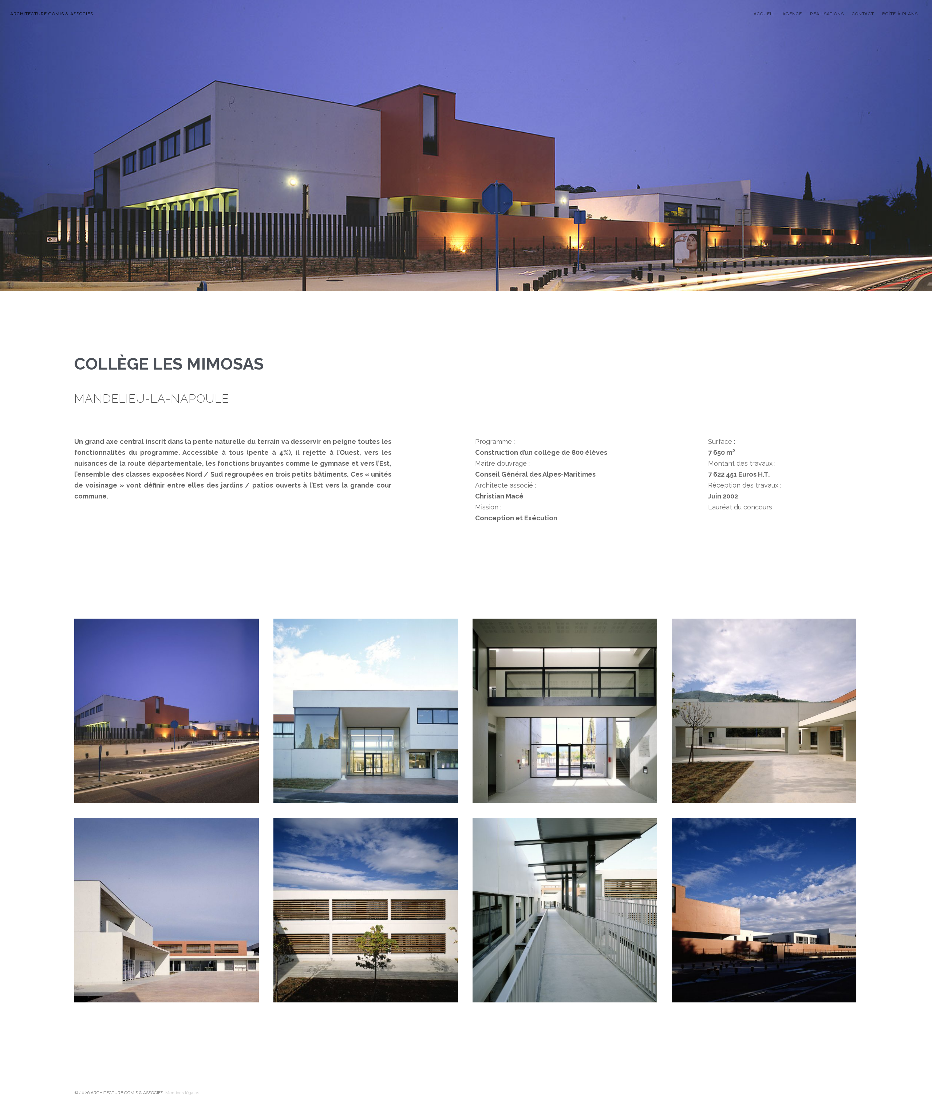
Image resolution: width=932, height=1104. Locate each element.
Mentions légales (182, 1092)
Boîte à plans (900, 13)
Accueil (764, 13)
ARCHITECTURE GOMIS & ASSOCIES (51, 13)
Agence (792, 13)
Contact (863, 13)
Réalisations (827, 13)
